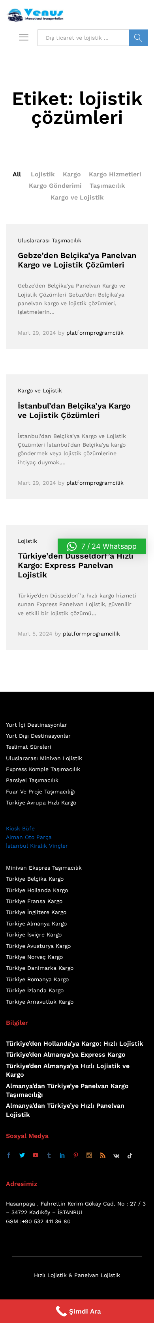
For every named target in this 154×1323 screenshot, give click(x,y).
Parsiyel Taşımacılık (32, 780)
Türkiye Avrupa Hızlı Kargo (41, 802)
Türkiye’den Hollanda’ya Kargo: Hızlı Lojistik (74, 1043)
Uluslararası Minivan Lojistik (44, 758)
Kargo (72, 174)
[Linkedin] (62, 1155)
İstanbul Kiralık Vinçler (37, 846)
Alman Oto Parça (29, 837)
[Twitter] (22, 1155)
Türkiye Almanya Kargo (36, 923)
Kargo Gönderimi (55, 185)
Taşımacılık (107, 185)
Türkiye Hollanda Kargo (37, 890)
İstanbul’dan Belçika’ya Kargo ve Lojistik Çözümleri (74, 410)
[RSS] (102, 1155)
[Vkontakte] (116, 1155)
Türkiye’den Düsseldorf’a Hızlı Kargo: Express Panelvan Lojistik (75, 565)
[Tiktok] (130, 1155)
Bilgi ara (138, 37)
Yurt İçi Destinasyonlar (36, 725)
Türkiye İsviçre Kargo (34, 934)
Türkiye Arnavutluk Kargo (39, 1002)
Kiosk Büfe (20, 828)
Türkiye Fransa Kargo (34, 901)
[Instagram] (89, 1155)
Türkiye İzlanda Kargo (35, 990)
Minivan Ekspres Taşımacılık (44, 868)
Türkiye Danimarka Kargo (39, 968)
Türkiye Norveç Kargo (34, 957)
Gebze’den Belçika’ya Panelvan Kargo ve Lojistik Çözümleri (77, 260)
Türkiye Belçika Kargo (35, 879)
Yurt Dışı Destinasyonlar (38, 736)
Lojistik (43, 174)
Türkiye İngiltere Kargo (36, 912)
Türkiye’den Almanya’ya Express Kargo (66, 1054)
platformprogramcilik (95, 333)
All (17, 174)
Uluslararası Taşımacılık (49, 240)
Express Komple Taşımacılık (43, 769)
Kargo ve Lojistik (77, 197)
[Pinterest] (76, 1155)
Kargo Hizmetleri (115, 174)
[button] (102, 546)
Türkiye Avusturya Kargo (38, 946)
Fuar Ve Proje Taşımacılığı (40, 791)
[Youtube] (35, 1155)
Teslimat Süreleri (28, 747)
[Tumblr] (49, 1155)
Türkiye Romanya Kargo (37, 979)
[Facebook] (8, 1155)
